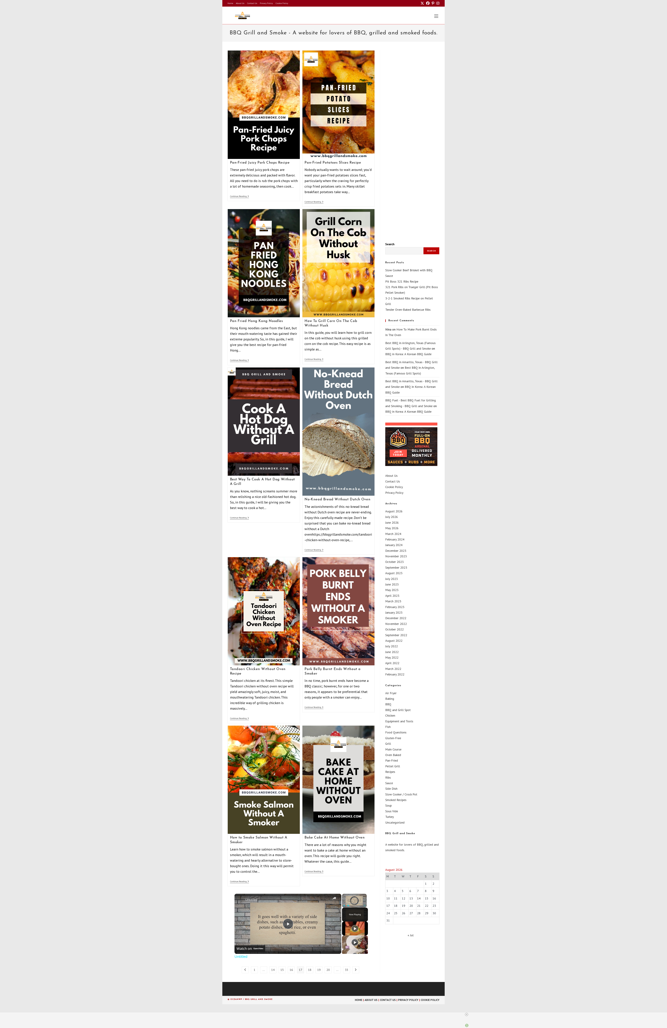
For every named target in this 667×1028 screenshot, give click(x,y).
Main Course (393, 749)
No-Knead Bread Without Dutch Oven (337, 499)
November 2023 (396, 556)
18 (309, 970)
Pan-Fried (391, 760)
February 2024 (394, 539)
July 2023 (391, 579)
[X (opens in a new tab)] (422, 3)
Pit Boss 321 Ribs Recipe (401, 281)
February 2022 (394, 674)
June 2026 (392, 523)
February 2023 (394, 607)
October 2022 (394, 629)
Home (230, 3)
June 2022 (392, 652)
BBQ (388, 704)
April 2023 (392, 596)
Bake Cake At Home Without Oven (334, 837)
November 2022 (396, 624)
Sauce (389, 783)
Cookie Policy (281, 3)
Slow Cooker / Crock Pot (401, 794)
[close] (334, 1014)
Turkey (389, 817)
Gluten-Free (393, 738)
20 (328, 970)
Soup (388, 805)
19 (319, 970)
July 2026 (391, 517)
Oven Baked (393, 755)
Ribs (388, 777)
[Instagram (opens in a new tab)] (437, 3)
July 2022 (391, 646)
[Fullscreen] (365, 905)
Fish (388, 727)
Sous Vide (391, 811)
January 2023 (393, 612)
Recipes (390, 772)
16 (291, 970)
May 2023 (391, 590)
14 (273, 970)
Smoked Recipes (395, 800)
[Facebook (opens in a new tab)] (428, 3)
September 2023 (396, 567)
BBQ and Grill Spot (398, 710)
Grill (388, 744)
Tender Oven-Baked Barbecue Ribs (408, 310)
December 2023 (395, 551)
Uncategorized (395, 822)
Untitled (251, 900)
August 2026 (393, 511)
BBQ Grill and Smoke (400, 833)
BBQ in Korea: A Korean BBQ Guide (408, 354)
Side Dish (391, 789)
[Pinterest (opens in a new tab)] (433, 3)
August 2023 (393, 573)
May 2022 (391, 657)
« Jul (411, 935)
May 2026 (391, 528)
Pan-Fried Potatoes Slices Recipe (332, 162)
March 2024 (393, 534)
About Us (240, 3)
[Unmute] (348, 905)
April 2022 (392, 663)
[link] (240, 899)
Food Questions (395, 732)
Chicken (390, 715)
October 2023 (394, 562)
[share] (334, 898)
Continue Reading (239, 196)
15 (282, 970)
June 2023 (392, 584)
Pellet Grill (392, 766)
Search (389, 244)
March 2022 (393, 669)
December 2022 (395, 618)
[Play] (344, 905)
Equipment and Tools (399, 721)
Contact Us (252, 3)
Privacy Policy (266, 3)
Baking (389, 699)
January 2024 (393, 545)
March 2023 (393, 601)
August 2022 (393, 641)
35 (346, 970)
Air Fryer (391, 693)
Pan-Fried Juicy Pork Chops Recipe (260, 162)
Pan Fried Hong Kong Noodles (256, 321)
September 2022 (396, 635)
